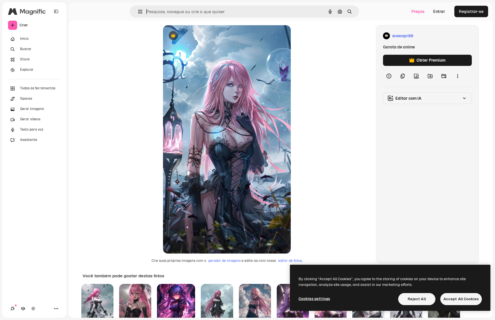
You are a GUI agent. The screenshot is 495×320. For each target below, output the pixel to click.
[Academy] (23, 308)
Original (200, 36)
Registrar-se (471, 11)
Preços (418, 11)
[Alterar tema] (33, 308)
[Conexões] (12, 308)
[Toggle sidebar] (56, 11)
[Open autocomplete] (138, 11)
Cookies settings (314, 298)
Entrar (439, 11)
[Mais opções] (457, 76)
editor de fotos (290, 260)
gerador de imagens (224, 260)
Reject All (417, 299)
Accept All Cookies (461, 299)
